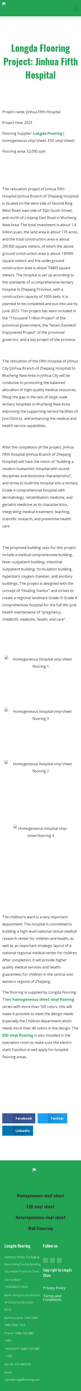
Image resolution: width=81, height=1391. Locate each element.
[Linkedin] (59, 1260)
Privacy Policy (54, 1287)
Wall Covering (40, 1228)
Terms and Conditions (52, 1298)
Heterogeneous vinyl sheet (40, 1217)
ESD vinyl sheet (40, 1206)
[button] (75, 8)
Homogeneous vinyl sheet (40, 1195)
